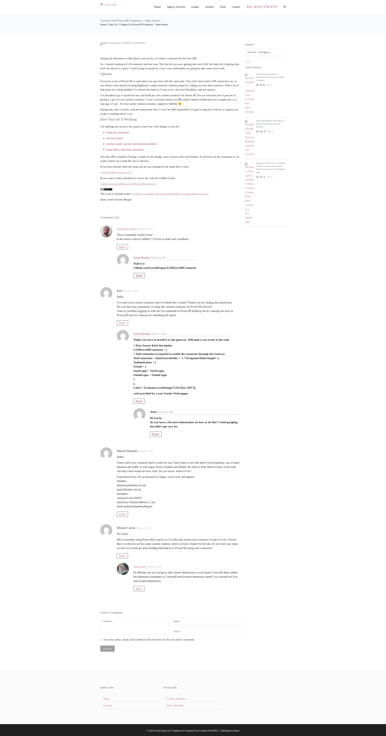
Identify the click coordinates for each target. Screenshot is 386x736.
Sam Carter (139, 566)
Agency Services (176, 6)
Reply (122, 246)
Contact (236, 6)
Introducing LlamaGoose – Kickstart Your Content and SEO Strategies (270, 77)
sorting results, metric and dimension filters (131, 143)
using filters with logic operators (125, 149)
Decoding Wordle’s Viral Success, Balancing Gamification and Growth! (270, 124)
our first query (114, 138)
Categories (249, 44)
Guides (195, 6)
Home (157, 6)
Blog (106, 698)
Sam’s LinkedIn (175, 705)
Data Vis (113, 24)
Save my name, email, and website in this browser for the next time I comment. (149, 639)
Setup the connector (117, 132)
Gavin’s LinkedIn (175, 698)
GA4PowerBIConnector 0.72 (116, 172)
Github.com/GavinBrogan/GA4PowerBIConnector (128, 183)
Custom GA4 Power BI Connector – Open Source (144, 24)
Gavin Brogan (141, 257)
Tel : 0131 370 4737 (262, 7)
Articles (209, 6)
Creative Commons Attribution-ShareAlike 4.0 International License (170, 193)
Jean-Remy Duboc (127, 228)
